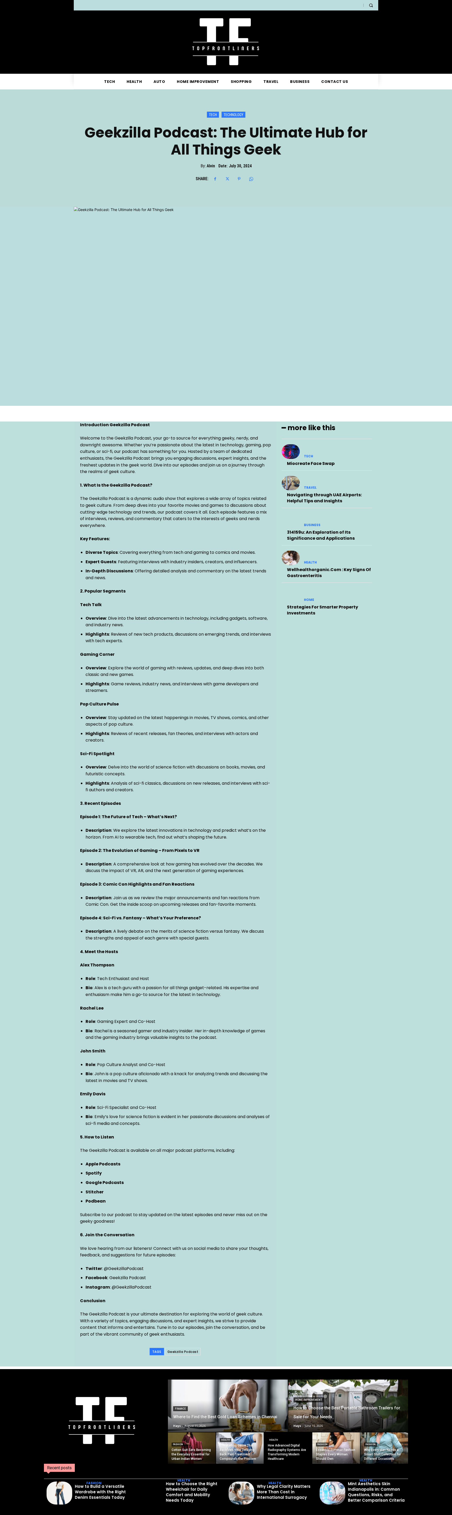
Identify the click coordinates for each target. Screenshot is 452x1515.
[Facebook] (215, 179)
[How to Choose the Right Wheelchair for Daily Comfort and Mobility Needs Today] (150, 1493)
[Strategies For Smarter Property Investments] (291, 595)
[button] (371, 5)
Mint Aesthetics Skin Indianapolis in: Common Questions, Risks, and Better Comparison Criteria (376, 1492)
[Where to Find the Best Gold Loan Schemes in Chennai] (228, 1406)
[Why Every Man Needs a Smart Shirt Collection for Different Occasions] (384, 1448)
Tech (213, 115)
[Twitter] (227, 179)
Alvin (211, 165)
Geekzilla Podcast (183, 1351)
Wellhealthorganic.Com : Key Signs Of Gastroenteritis (329, 572)
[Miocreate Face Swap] (291, 451)
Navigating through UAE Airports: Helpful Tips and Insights (324, 498)
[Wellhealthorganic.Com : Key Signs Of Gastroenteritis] (291, 558)
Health (310, 562)
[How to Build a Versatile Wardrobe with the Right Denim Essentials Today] (59, 1493)
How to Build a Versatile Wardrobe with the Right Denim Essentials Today (100, 1492)
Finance (180, 1408)
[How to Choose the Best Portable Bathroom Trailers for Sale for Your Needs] (348, 1406)
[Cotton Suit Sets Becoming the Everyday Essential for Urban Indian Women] (192, 1448)
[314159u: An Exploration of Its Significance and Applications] (291, 520)
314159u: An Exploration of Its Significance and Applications (321, 535)
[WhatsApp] (251, 179)
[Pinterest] (239, 179)
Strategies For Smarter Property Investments (322, 610)
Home (309, 599)
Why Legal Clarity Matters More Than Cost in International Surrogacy (283, 1492)
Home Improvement (308, 1399)
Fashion (178, 1444)
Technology (233, 115)
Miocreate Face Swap (311, 463)
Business (312, 525)
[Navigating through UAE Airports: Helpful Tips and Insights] (291, 483)
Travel (310, 487)
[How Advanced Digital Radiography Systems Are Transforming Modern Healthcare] (288, 1448)
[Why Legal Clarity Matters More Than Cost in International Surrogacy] (241, 1493)
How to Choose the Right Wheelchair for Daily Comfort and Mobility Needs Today (191, 1492)
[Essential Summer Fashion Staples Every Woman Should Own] (336, 1448)
